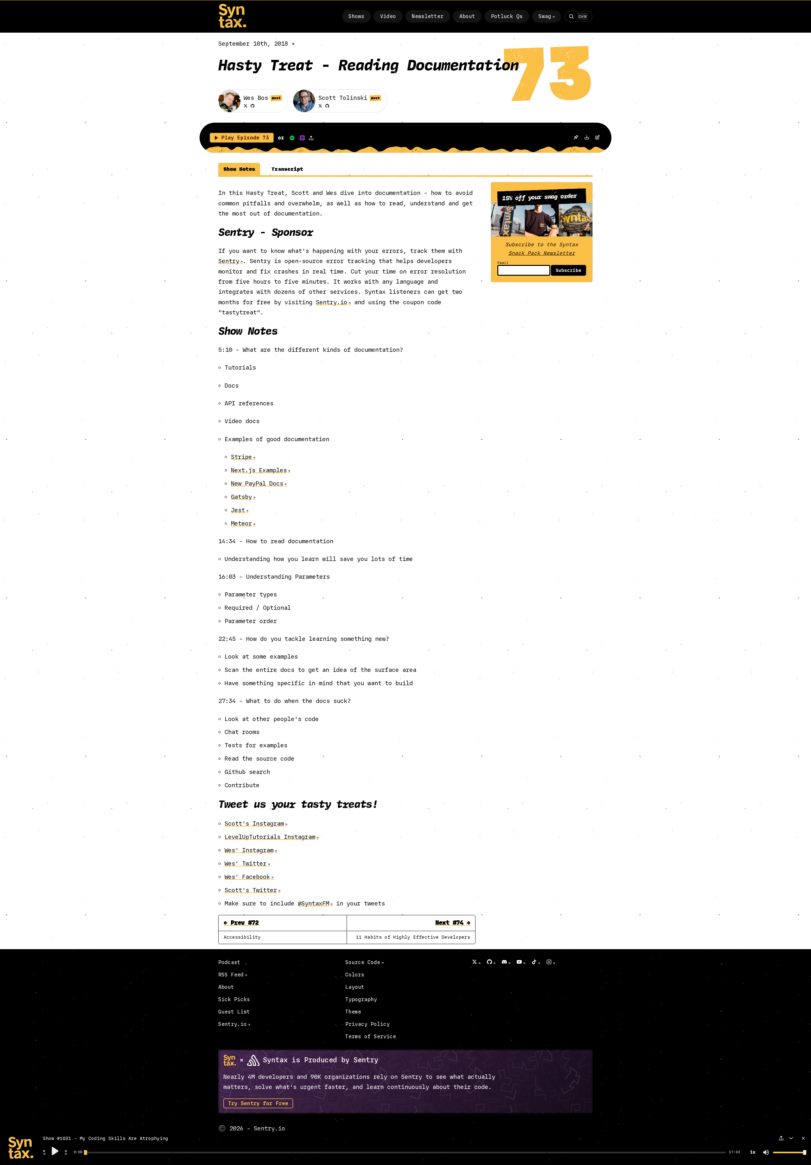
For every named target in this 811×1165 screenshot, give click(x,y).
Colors (354, 975)
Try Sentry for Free (258, 1103)
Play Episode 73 (245, 138)
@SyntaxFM (313, 903)
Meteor (241, 523)
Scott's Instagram (254, 823)
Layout (354, 987)
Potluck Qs (507, 16)
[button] (44, 1154)
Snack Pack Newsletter (541, 253)
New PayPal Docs (257, 483)
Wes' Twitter (245, 863)
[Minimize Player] (791, 1138)
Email (502, 263)
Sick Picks (234, 999)
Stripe (241, 456)
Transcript (287, 169)
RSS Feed (231, 975)
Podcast (229, 962)
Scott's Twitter (251, 890)
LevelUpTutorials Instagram (270, 836)
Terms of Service (370, 1036)
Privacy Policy (367, 1024)
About (467, 16)
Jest (238, 510)
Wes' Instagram (249, 850)
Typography (361, 999)
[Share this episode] (311, 137)
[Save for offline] (576, 138)
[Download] (587, 138)
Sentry (228, 261)
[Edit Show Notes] (597, 138)
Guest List (234, 1012)
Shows (356, 16)
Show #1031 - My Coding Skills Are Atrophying (105, 1138)
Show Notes (239, 169)
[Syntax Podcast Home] (232, 26)
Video (388, 16)
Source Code (362, 962)
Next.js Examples (259, 470)
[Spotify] (292, 137)
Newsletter (428, 16)
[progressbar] (77, 1152)
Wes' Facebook (247, 876)
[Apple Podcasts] (302, 137)
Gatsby (241, 496)
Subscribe (568, 270)
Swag (545, 16)
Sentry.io (331, 302)
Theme (353, 1012)
